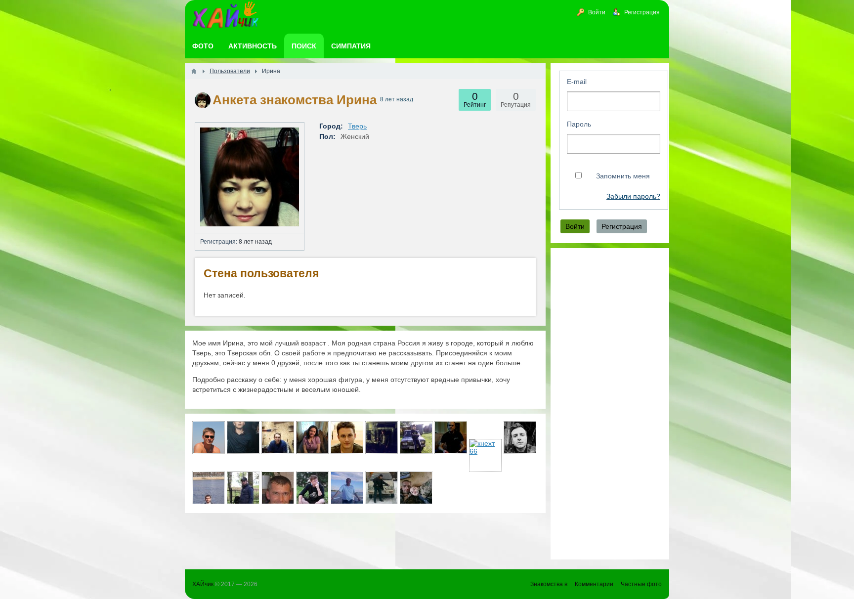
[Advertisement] (610, 404)
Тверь (357, 126)
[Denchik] (243, 437)
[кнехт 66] (485, 455)
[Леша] (347, 488)
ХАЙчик (203, 584)
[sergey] (381, 437)
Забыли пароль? (633, 196)
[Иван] (347, 437)
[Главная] (194, 71)
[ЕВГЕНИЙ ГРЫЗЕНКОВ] (208, 488)
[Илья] (243, 488)
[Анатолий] (278, 437)
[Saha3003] (208, 437)
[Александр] (278, 488)
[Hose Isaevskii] (381, 488)
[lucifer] (312, 488)
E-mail (577, 82)
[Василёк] (416, 437)
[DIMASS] (520, 437)
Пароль (579, 124)
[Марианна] (312, 437)
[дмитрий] (451, 437)
